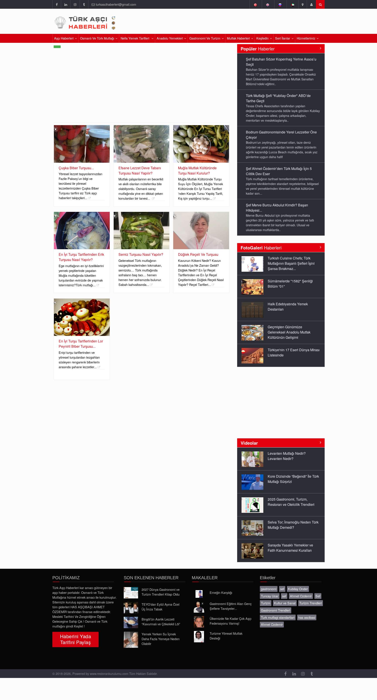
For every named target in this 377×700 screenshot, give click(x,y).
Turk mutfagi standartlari (278, 617)
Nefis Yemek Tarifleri (135, 38)
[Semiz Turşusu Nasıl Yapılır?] (142, 230)
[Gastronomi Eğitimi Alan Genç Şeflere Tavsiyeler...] (199, 607)
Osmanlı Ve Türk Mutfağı (97, 38)
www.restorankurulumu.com (109, 673)
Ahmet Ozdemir (301, 596)
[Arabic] (292, 4)
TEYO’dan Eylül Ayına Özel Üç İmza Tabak (160, 606)
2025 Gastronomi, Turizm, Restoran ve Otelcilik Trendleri (291, 502)
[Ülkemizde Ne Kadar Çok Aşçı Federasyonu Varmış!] (199, 621)
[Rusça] (280, 4)
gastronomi (268, 588)
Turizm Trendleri (310, 603)
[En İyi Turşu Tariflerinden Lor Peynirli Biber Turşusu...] (82, 317)
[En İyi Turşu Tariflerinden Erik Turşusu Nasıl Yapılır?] (82, 230)
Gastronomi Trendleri (275, 610)
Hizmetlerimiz (306, 38)
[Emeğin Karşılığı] (199, 594)
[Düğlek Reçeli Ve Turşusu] (201, 230)
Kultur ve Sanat (285, 603)
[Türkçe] (255, 4)
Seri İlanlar (282, 38)
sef (282, 588)
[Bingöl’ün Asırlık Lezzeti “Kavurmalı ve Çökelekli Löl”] (131, 622)
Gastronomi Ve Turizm (204, 38)
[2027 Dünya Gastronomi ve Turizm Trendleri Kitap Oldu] (131, 592)
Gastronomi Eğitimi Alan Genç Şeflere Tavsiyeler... (231, 606)
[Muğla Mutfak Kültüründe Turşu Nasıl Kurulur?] (201, 143)
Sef (317, 596)
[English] (267, 4)
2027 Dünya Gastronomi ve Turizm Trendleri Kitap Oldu (161, 591)
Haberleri (261, 247)
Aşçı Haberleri (64, 38)
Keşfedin (262, 38)
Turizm (265, 603)
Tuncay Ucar (269, 596)
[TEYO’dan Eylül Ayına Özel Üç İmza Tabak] (131, 607)
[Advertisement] (273, 23)
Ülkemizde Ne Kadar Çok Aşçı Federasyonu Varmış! (230, 621)
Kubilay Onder (298, 588)
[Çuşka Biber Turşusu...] (82, 143)
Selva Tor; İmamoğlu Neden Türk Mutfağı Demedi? (293, 525)
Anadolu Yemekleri (170, 38)
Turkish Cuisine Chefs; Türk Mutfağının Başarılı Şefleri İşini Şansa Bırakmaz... (291, 263)
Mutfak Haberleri (238, 38)
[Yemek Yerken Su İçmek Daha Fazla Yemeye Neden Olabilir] (131, 640)
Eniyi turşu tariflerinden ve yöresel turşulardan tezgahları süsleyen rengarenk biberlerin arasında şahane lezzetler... (79, 359)
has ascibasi (306, 617)
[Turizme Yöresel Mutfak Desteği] (199, 636)
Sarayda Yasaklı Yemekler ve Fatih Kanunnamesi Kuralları (290, 548)
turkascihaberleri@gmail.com (116, 4)
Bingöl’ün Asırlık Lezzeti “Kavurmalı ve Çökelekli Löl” (161, 621)
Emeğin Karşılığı (221, 592)
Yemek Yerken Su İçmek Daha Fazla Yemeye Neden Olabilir (161, 639)
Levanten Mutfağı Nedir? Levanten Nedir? (287, 456)
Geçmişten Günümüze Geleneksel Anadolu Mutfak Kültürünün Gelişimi (289, 332)
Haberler (258, 48)
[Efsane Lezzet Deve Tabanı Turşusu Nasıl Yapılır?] (142, 143)
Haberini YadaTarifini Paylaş (75, 639)
